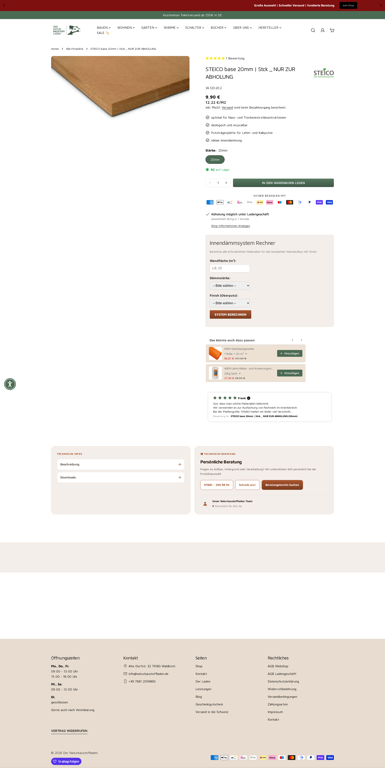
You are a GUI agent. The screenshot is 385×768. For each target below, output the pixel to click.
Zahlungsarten (278, 704)
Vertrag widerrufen (69, 730)
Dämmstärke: (220, 278)
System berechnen (230, 314)
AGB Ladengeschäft (282, 673)
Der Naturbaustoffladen (80, 753)
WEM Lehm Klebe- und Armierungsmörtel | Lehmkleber (249, 368)
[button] (269, 407)
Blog (199, 696)
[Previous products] (292, 340)
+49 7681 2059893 (142, 681)
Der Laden (203, 681)
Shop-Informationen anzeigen (230, 225)
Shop (199, 666)
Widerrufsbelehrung (282, 689)
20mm (215, 159)
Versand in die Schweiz (212, 712)
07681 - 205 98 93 (216, 484)
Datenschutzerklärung (283, 681)
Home (55, 48)
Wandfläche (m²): (223, 260)
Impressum (275, 712)
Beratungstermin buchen (282, 484)
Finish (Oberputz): (224, 295)
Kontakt (201, 673)
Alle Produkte (74, 48)
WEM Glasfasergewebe (239, 348)
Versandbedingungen (282, 696)
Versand (227, 107)
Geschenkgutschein (209, 704)
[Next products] (301, 340)
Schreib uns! (247, 484)
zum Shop (235, 5)
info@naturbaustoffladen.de (148, 673)
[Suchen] (313, 30)
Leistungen (203, 689)
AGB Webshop (278, 666)
